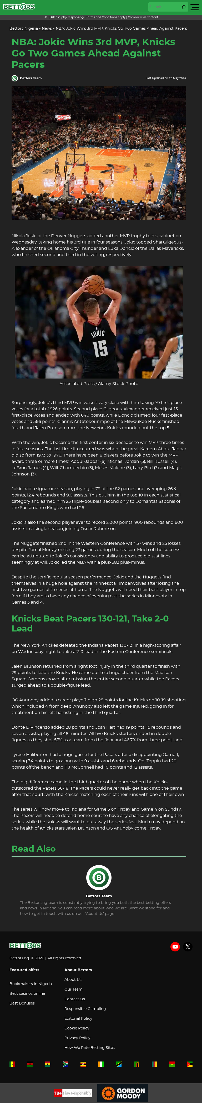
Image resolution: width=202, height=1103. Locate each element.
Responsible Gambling (85, 1009)
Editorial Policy (78, 1019)
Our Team (73, 989)
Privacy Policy (77, 1038)
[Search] (183, 7)
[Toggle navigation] (194, 7)
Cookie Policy (76, 1028)
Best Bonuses (22, 1003)
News (47, 28)
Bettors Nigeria (23, 28)
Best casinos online (27, 994)
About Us (73, 980)
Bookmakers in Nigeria (30, 984)
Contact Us (74, 999)
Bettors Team (31, 78)
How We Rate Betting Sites (89, 1048)
